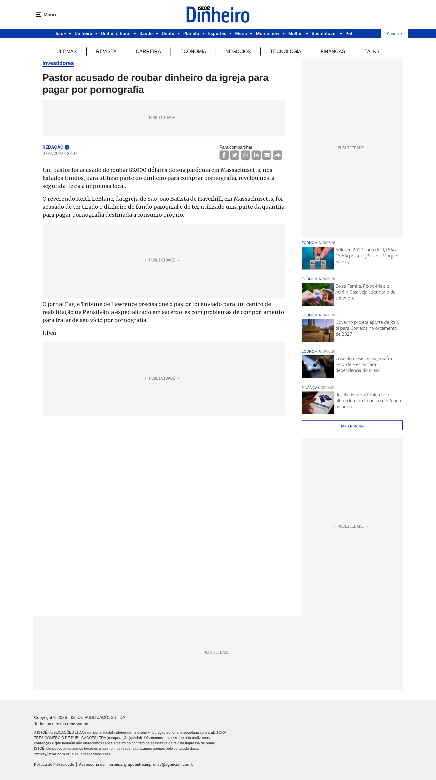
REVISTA (106, 51)
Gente (168, 33)
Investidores (58, 63)
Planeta (191, 33)
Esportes (217, 33)
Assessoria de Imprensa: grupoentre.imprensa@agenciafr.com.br (137, 764)
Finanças (333, 51)
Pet (349, 33)
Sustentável (324, 33)
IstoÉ (61, 33)
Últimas (66, 51)
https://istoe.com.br (52, 754)
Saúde (146, 33)
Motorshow (267, 33)
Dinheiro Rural (116, 33)
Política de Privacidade (54, 764)
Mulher (295, 33)
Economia (193, 51)
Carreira (148, 51)
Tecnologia (285, 51)
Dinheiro (83, 33)
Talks (372, 51)
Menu (241, 33)
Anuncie (394, 33)
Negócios (238, 51)
